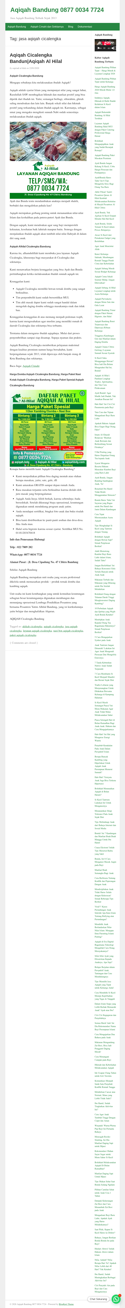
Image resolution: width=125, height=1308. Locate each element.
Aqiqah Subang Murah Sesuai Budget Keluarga (105, 270)
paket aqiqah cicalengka (23, 635)
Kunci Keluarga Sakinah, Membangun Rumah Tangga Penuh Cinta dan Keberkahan (104, 259)
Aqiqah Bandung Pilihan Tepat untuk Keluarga (105, 80)
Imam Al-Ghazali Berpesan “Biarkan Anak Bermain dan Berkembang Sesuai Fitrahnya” (103, 441)
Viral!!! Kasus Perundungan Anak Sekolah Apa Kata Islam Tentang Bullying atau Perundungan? (105, 913)
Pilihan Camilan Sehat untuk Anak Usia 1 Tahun (104, 1192)
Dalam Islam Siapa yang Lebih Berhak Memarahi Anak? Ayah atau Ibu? (105, 1006)
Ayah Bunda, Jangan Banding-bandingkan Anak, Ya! (104, 480)
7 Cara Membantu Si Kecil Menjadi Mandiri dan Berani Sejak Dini (105, 676)
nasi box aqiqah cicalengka (68, 630)
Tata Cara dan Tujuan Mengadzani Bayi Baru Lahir (105, 415)
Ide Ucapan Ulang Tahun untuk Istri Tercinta (105, 1074)
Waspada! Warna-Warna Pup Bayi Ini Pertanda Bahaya (105, 1128)
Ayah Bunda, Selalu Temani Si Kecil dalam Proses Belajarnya (104, 226)
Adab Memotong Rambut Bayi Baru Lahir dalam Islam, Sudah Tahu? (103, 556)
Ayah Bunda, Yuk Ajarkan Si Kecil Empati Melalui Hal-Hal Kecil (105, 215)
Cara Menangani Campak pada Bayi (103, 1058)
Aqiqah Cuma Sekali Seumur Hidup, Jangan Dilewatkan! (104, 279)
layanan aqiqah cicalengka (37, 630)
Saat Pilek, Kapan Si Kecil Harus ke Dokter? (105, 1231)
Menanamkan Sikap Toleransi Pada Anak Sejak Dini (104, 813)
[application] (105, 45)
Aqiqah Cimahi (31, 366)
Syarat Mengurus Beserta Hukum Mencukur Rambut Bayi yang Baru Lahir (105, 468)
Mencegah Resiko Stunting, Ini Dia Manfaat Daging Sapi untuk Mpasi (104, 1141)
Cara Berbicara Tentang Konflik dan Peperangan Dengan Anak (105, 881)
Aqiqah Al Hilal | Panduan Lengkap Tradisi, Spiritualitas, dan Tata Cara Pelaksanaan (104, 381)
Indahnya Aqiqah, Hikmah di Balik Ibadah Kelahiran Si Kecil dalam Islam (105, 102)
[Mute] (112, 48)
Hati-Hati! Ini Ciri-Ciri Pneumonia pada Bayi (105, 406)
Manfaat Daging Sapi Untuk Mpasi (104, 1175)
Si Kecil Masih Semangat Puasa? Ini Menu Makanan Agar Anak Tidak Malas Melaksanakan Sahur (104, 708)
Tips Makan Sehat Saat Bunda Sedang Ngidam (105, 1183)
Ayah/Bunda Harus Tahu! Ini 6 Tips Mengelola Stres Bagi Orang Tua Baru (104, 182)
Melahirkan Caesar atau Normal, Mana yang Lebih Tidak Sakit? (105, 1095)
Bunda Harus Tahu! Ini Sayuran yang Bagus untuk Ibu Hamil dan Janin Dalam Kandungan (105, 505)
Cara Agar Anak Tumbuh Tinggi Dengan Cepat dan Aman (105, 1117)
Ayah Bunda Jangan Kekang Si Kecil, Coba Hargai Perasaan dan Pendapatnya (105, 168)
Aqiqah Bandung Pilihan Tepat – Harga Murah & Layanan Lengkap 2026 (105, 70)
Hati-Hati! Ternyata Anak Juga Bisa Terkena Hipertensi (105, 780)
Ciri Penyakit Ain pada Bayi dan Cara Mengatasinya (105, 1288)
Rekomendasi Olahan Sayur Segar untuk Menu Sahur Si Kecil (104, 1154)
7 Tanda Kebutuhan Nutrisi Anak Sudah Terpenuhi (103, 665)
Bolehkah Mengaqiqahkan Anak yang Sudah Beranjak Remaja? (104, 145)
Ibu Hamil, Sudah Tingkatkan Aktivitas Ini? (104, 1106)
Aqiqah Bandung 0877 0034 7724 (57, 9)
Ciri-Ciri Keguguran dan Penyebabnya (105, 1017)
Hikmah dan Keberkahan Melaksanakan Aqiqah (105, 1066)
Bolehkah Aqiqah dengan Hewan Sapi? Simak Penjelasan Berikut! (104, 541)
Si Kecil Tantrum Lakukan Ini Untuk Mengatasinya (103, 802)
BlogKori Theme (66, 1304)
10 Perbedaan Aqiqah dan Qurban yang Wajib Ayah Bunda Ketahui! (105, 611)
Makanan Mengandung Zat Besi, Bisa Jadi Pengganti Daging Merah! (104, 1047)
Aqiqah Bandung (17, 26)
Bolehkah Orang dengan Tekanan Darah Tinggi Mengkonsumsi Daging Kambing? (105, 599)
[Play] (98, 48)
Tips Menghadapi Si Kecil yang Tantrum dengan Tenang (103, 528)
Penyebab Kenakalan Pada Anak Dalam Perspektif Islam (103, 748)
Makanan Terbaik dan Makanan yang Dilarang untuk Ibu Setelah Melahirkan (105, 584)
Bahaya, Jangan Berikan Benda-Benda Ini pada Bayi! (105, 1240)
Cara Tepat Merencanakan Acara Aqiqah (104, 517)
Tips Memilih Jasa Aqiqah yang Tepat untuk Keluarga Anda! (104, 984)
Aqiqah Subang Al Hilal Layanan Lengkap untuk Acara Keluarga (105, 290)
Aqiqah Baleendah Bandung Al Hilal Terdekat (103, 115)
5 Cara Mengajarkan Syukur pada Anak (103, 639)
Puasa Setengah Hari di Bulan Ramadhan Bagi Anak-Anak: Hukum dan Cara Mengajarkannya (105, 724)
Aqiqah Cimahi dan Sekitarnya (47, 26)
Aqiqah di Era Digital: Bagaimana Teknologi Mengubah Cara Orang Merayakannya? (104, 946)
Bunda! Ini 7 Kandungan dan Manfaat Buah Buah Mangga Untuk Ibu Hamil (105, 838)
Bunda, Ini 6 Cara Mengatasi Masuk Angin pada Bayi (105, 861)
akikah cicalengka (32, 626)
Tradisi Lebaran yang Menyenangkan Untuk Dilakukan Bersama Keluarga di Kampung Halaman (104, 691)
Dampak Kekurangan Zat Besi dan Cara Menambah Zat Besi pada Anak (104, 1205)
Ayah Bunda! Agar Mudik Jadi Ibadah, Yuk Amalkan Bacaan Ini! (105, 396)
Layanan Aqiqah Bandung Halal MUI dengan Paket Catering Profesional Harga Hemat (104, 129)
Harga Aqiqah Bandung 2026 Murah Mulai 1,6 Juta (105, 89)
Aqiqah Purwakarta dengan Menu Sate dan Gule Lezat (104, 301)
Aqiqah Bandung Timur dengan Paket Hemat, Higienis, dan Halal (105, 313)
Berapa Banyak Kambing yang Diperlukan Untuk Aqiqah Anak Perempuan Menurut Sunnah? (103, 764)
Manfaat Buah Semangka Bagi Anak (104, 871)
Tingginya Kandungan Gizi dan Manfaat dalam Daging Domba (105, 338)
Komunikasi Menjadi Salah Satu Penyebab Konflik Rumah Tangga (105, 1083)
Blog (70, 26)
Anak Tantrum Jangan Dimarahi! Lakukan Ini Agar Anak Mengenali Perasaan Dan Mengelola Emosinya (105, 651)
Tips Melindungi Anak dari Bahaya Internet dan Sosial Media (105, 825)
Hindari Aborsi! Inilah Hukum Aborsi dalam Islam (104, 1251)
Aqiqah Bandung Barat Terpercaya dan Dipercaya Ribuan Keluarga (105, 326)
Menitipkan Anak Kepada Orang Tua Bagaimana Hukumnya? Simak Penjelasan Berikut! (105, 625)
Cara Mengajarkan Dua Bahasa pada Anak (105, 1036)
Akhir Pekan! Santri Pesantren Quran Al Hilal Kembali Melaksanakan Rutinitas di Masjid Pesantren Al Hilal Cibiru (105, 199)
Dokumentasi (85, 26)
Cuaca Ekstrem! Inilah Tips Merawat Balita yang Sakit (104, 850)
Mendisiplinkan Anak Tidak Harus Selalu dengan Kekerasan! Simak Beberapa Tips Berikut (104, 895)
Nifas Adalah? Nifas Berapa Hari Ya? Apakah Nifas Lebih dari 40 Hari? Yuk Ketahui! (105, 1264)
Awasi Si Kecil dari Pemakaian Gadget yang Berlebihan (105, 238)
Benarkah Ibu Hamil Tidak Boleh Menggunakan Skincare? (105, 491)
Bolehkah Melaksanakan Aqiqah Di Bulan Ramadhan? (105, 1165)
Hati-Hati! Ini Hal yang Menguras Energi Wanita (105, 737)
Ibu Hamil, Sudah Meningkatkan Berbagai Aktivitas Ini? (105, 1277)
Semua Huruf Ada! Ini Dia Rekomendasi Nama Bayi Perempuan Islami (105, 1026)
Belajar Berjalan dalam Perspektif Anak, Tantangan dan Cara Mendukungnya (105, 972)
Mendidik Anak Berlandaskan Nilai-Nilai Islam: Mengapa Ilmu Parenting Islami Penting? (104, 930)
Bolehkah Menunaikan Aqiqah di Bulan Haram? (104, 791)
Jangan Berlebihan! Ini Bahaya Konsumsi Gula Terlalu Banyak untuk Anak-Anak (105, 570)
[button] (116, 1299)
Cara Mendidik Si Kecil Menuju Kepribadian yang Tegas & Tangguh (105, 995)
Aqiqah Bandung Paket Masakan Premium (105, 157)
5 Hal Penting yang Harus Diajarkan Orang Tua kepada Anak (105, 455)
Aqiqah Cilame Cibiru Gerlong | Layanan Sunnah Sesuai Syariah (104, 349)
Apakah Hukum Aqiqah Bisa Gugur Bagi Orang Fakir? (105, 426)
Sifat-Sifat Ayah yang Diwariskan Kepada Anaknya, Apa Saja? (104, 959)
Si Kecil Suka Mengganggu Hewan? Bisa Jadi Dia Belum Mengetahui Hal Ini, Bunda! (104, 364)
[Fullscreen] (114, 48)
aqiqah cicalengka (54, 626)
